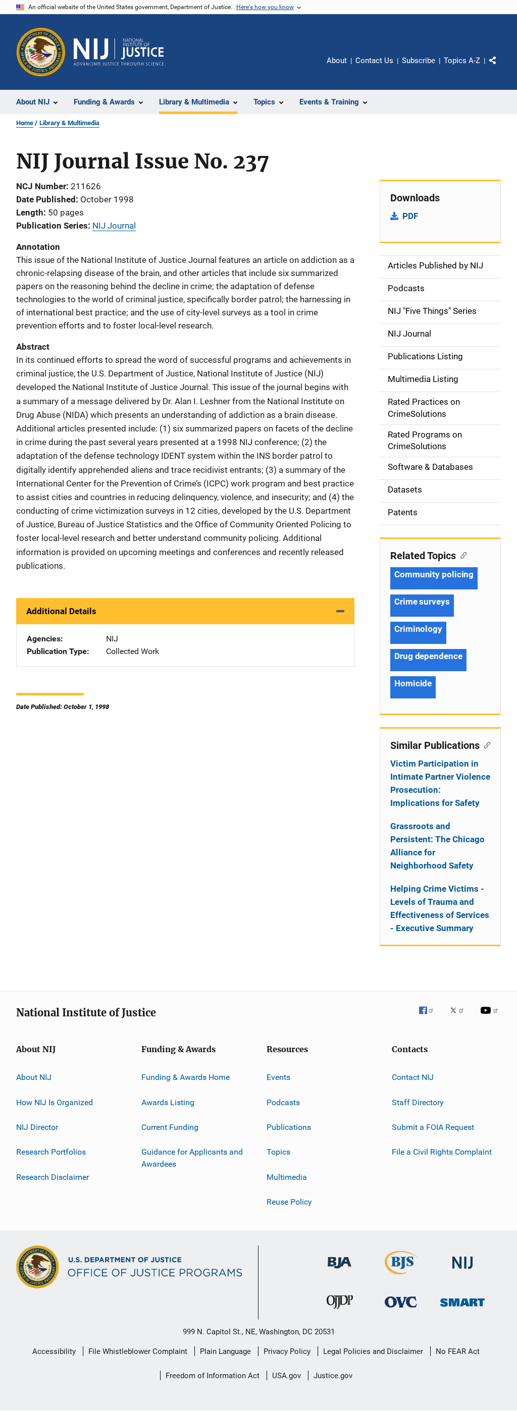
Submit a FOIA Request (433, 1127)
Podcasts (283, 1102)
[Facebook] (430, 1017)
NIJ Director (37, 1127)
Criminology (418, 629)
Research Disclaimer (52, 1176)
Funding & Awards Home (185, 1077)
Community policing (434, 574)
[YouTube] (491, 1017)
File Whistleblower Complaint (137, 1351)
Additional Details (61, 611)
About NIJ (33, 1077)
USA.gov (286, 1375)
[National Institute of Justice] (462, 1270)
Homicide (413, 683)
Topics (278, 1152)
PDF (410, 216)
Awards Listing (167, 1102)
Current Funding (169, 1127)
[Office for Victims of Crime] (401, 1309)
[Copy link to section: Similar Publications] (485, 744)
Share (501, 68)
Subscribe (418, 60)
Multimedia (287, 1176)
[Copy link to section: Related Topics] (461, 555)
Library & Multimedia (69, 123)
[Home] (119, 52)
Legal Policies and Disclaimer (373, 1351)
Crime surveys (422, 601)
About (337, 60)
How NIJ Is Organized (54, 1102)
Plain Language (225, 1351)
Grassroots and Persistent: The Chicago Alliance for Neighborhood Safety (437, 846)
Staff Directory (418, 1102)
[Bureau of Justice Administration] (339, 1270)
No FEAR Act (458, 1351)
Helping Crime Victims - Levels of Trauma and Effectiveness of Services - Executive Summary (439, 908)
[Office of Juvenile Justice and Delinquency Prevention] (340, 1310)
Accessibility (54, 1351)
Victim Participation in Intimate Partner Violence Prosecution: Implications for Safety (440, 783)
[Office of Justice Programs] (41, 52)
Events (278, 1077)
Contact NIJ (413, 1077)
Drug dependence (428, 656)
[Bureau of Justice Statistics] (401, 1276)
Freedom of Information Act (213, 1375)
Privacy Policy (287, 1351)
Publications (289, 1127)
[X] (460, 1017)
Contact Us (374, 60)
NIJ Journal (114, 226)
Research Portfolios (51, 1152)
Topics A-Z (462, 60)
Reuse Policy (289, 1202)
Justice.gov (333, 1375)
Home (24, 123)
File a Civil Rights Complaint (442, 1152)
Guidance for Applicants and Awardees (192, 1158)
